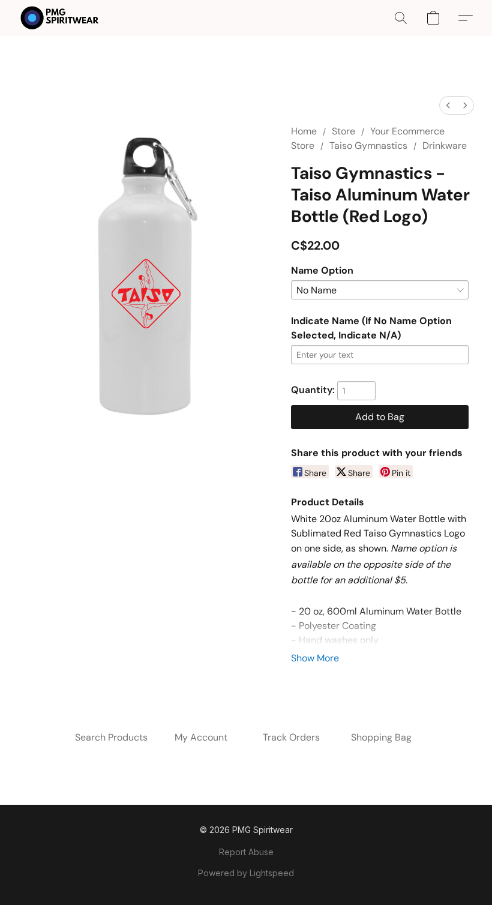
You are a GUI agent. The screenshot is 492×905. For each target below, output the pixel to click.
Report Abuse (246, 852)
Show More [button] (315, 658)
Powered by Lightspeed (246, 873)
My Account (201, 737)
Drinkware (444, 145)
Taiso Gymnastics (368, 145)
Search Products (111, 737)
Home (304, 131)
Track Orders (291, 737)
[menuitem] (448, 105)
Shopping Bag (381, 737)
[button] (59, 18)
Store (343, 131)
